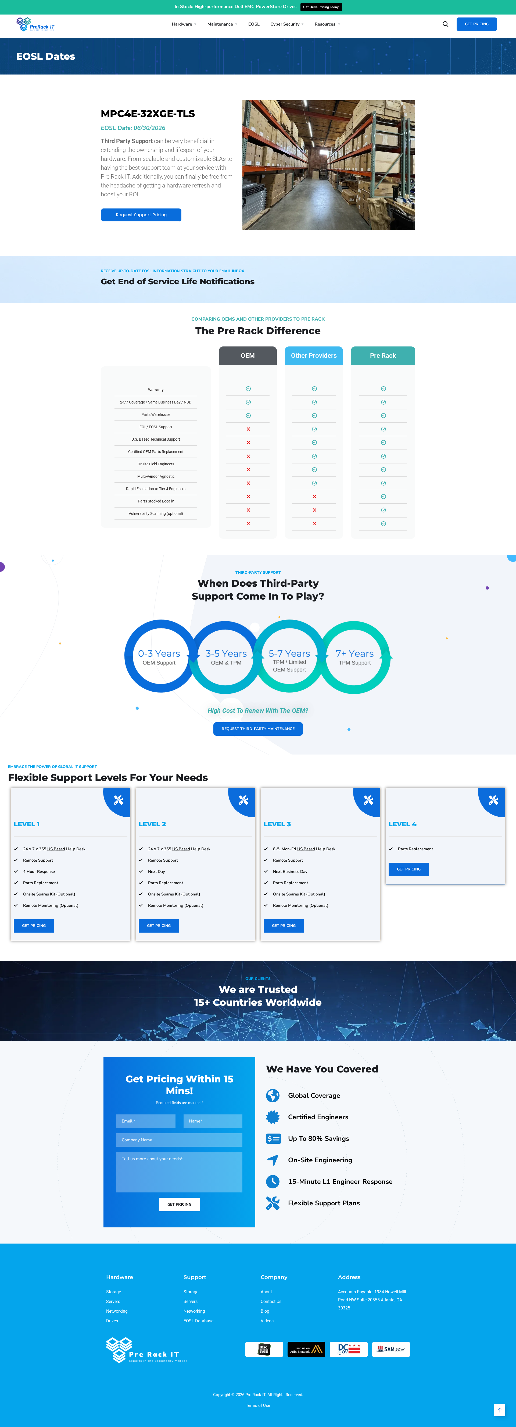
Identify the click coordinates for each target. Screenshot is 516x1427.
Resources (325, 24)
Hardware (182, 24)
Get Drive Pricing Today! (321, 7)
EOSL (254, 24)
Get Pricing (477, 24)
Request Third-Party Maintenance (258, 728)
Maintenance (220, 24)
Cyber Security (284, 24)
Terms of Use (258, 1405)
